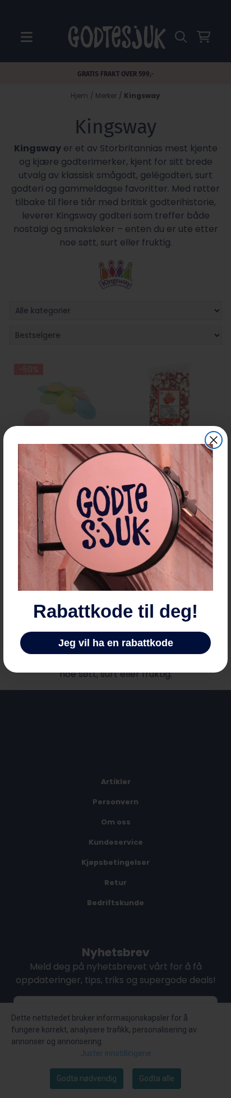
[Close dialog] (213, 440)
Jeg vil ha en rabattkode (115, 642)
